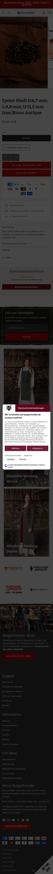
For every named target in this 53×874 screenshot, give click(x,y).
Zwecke (10, 459)
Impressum (28, 456)
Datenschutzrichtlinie (13, 456)
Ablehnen (15, 448)
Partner (22, 459)
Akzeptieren (37, 448)
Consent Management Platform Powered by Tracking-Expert (26, 466)
